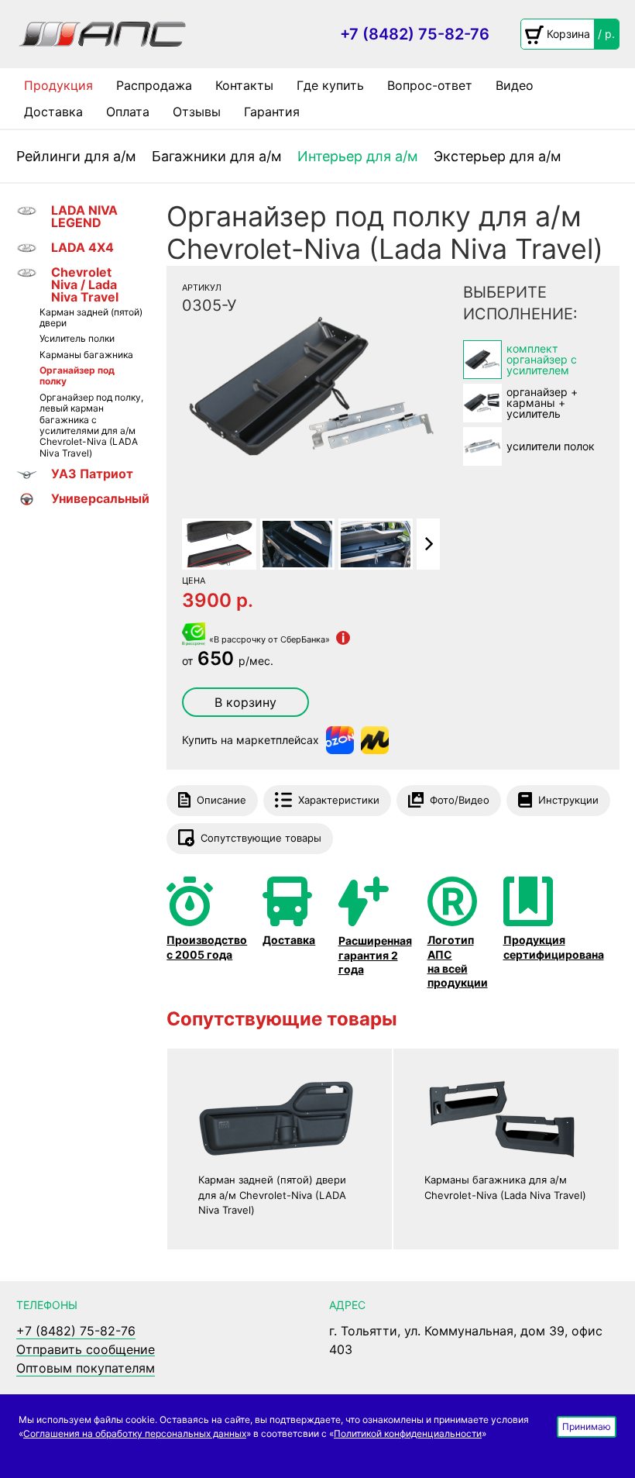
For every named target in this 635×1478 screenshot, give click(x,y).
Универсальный (97, 498)
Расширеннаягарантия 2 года (375, 954)
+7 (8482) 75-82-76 (414, 34)
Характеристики (338, 800)
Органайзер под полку (77, 376)
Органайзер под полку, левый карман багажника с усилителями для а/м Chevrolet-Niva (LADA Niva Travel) (91, 425)
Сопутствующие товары (261, 838)
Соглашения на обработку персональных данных (134, 1433)
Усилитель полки (77, 338)
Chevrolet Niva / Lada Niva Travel (84, 284)
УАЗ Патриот (92, 473)
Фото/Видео (459, 800)
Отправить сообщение (85, 1349)
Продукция (58, 85)
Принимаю (586, 1426)
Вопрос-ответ (429, 85)
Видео (515, 85)
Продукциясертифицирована (553, 946)
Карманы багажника (86, 355)
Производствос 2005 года (206, 946)
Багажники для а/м (217, 156)
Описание (221, 800)
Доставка (53, 111)
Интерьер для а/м (357, 156)
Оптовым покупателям (85, 1368)
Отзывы (197, 111)
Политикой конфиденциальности (408, 1433)
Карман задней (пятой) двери (90, 318)
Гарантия (272, 111)
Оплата (127, 111)
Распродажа (154, 85)
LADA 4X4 (82, 247)
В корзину (245, 702)
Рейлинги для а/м (76, 156)
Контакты (244, 85)
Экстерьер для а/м (497, 156)
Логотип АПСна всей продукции (457, 961)
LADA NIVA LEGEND (84, 216)
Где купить (330, 85)
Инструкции (568, 800)
